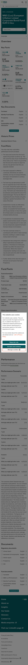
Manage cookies (13, 350)
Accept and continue (14, 346)
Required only (14, 342)
